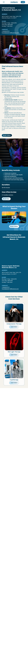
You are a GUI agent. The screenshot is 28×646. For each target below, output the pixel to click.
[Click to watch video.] (14, 217)
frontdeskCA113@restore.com (10, 33)
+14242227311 (6, 31)
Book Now (6, 199)
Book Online (7, 135)
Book (23, 2)
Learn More (14, 327)
